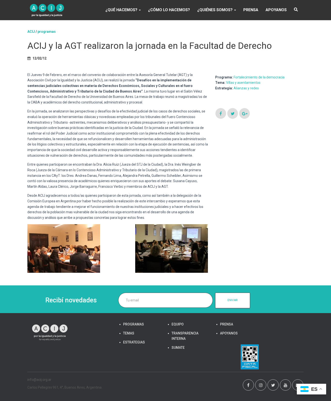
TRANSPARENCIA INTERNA (185, 336)
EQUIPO (178, 324)
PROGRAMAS (47, 32)
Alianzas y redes (246, 88)
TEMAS (128, 333)
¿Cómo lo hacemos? (169, 10)
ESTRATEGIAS (134, 342)
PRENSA (250, 10)
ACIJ (31, 32)
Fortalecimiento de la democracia (259, 77)
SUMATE (178, 348)
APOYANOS (276, 10)
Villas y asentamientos (243, 83)
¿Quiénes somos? (215, 10)
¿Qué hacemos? (121, 10)
